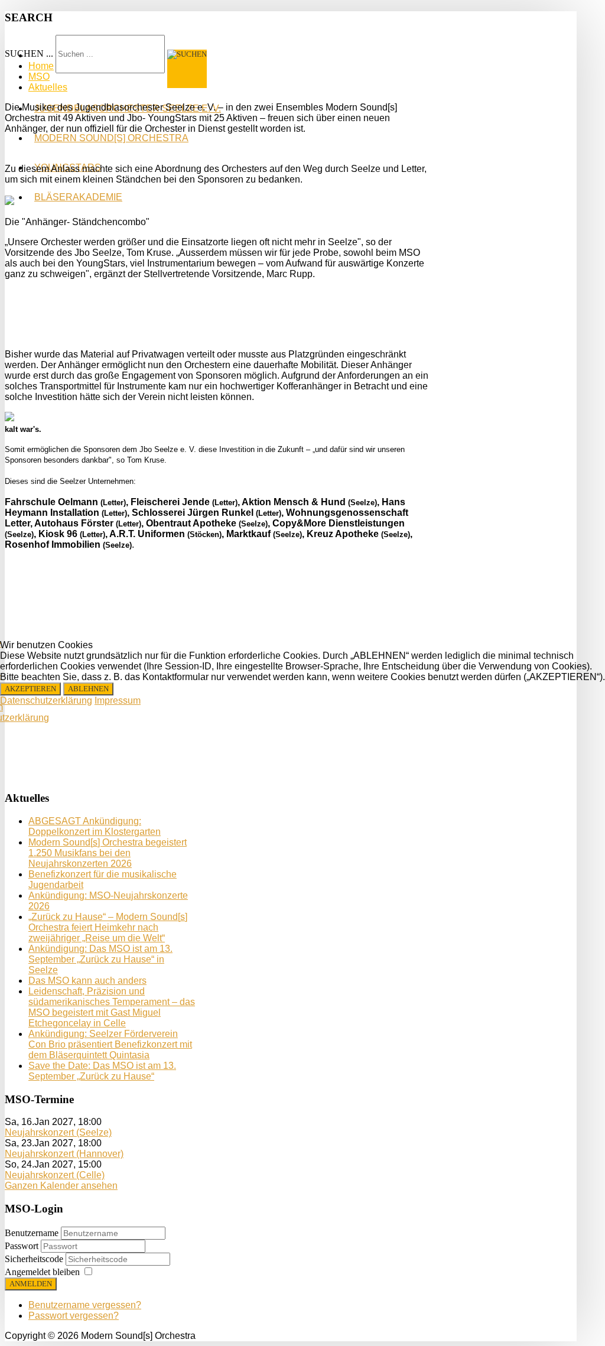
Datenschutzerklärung (46, 700)
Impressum (118, 700)
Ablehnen (88, 688)
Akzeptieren (30, 688)
